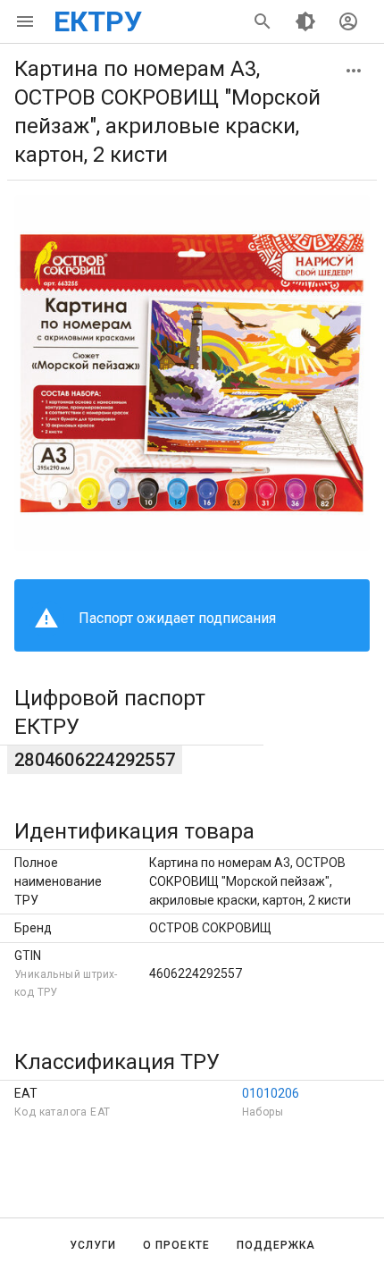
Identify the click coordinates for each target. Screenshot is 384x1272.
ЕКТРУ (98, 21)
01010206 (270, 1093)
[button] (354, 71)
